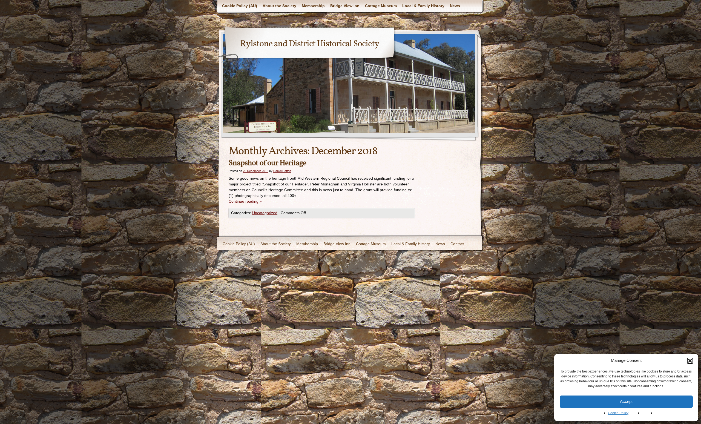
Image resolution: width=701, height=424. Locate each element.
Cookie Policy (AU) (239, 6)
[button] (690, 360)
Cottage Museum (381, 6)
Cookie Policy (618, 413)
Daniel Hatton (282, 171)
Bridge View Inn (345, 6)
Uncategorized (264, 213)
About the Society (279, 6)
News (455, 6)
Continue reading (245, 201)
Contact (229, 18)
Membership (313, 6)
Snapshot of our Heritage (267, 163)
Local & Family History (423, 6)
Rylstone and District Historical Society (309, 44)
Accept (626, 401)
